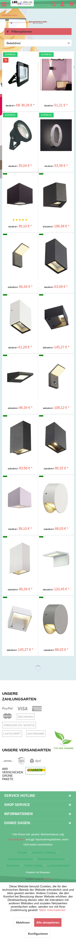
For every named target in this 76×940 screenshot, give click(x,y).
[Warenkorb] (72, 4)
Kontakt (22, 852)
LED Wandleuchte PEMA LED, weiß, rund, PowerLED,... (56, 486)
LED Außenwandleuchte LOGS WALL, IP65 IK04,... (56, 304)
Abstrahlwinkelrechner (51, 859)
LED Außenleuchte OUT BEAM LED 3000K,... (56, 183)
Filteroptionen (21, 31)
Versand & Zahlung (43, 852)
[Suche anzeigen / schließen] (53, 4)
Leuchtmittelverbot (58, 865)
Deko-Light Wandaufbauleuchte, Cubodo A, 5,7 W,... (20, 183)
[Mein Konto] (62, 4)
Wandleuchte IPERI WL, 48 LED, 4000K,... (20, 364)
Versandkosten (16, 839)
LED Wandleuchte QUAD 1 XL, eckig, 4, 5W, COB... (56, 425)
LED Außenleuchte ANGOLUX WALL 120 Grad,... (56, 546)
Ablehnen (23, 922)
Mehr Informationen (52, 910)
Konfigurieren (38, 933)
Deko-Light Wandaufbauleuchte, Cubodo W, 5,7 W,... (20, 486)
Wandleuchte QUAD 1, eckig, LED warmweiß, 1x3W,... (56, 244)
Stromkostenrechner (20, 859)
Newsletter (12, 865)
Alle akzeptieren (47, 922)
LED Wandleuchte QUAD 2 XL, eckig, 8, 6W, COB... (19, 425)
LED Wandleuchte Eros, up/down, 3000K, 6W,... (56, 62)
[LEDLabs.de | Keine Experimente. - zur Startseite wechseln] (22, 3)
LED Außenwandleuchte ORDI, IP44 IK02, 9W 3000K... (20, 244)
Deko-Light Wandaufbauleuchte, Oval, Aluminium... (56, 123)
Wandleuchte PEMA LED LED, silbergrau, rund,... (56, 607)
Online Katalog (33, 865)
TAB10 (47, 879)
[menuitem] (53, 4)
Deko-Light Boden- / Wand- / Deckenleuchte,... (19, 123)
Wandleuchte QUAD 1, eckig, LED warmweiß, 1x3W (20, 304)
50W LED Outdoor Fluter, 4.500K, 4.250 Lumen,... (19, 62)
